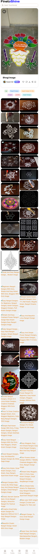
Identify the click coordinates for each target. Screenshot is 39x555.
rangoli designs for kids (28, 91)
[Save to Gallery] (17, 103)
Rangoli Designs (14, 91)
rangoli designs (27, 94)
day (6, 91)
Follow (17, 82)
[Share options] (17, 100)
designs (10, 94)
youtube (18, 94)
